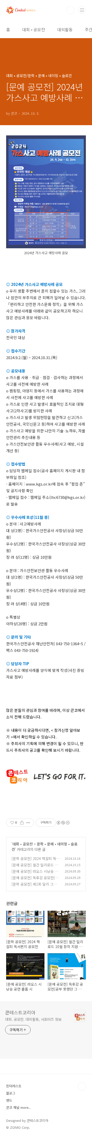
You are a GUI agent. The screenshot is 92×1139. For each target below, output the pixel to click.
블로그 (10, 1093)
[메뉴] (82, 10)
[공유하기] (22, 822)
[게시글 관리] (28, 822)
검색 (70, 10)
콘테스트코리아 (20, 1012)
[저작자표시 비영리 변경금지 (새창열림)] (63, 823)
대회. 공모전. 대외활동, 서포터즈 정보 (33, 1019)
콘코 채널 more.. (18, 1107)
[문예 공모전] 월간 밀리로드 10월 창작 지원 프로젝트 (35, 867)
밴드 (9, 1100)
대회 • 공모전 (33, 29)
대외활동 (65, 29)
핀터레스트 (13, 1085)
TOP (82, 1086)
